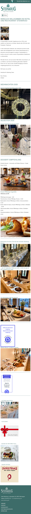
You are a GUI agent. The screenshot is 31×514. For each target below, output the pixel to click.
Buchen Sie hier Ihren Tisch (9, 443)
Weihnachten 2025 (9, 84)
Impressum (4, 511)
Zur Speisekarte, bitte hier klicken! (9, 297)
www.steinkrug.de (5, 500)
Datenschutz (4, 507)
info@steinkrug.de (17, 498)
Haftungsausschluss (7, 509)
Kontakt (3, 505)
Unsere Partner (6, 464)
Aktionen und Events (7, 400)
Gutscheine (5, 421)
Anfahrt (3, 503)
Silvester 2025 (7, 120)
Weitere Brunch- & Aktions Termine (9, 347)
